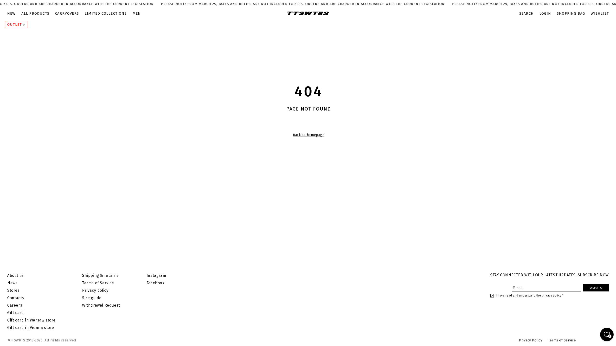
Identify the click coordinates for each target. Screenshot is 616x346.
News (12, 283)
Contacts (15, 298)
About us (15, 275)
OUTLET (15, 24)
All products (35, 13)
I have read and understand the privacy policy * (530, 295)
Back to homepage (308, 135)
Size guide (92, 298)
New (11, 13)
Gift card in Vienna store (30, 327)
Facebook (156, 283)
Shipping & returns (100, 275)
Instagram (156, 275)
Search (526, 13)
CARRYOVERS (67, 13)
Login (545, 13)
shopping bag (571, 13)
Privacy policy (95, 290)
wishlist (600, 13)
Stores (13, 290)
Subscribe (596, 288)
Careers (14, 305)
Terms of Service (98, 283)
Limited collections (106, 13)
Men (137, 13)
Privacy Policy (530, 340)
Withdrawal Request (101, 305)
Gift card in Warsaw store (31, 320)
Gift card (15, 312)
